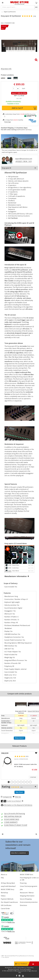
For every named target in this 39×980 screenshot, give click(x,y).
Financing (23, 883)
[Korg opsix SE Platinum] (3, 78)
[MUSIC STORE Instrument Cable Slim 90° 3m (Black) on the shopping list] (36, 753)
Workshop (4, 893)
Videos (3, 896)
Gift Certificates (6, 905)
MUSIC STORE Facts (26, 875)
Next (35, 44)
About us (4, 875)
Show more (19, 738)
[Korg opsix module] (9, 78)
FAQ (2, 878)
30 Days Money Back (8, 883)
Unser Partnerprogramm (28, 886)
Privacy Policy (30, 967)
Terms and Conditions (25, 969)
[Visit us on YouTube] (23, 976)
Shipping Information (27, 896)
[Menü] (13, 912)
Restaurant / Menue (27, 893)
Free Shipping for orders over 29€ (29, 879)
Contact (15, 967)
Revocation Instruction (13, 969)
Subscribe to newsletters (18, 853)
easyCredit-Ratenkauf (8, 886)
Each (23, 88)
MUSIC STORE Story (7, 889)
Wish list (18, 797)
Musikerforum (8, 967)
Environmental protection (29, 902)
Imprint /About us (21, 967)
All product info (6, 69)
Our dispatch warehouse (9, 902)
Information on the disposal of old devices (18, 805)
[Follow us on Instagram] (19, 976)
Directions (23, 905)
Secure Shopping (26, 899)
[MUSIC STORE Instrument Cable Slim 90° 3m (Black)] (7, 762)
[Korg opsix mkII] (15, 78)
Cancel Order (5, 909)
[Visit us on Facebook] (16, 976)
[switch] (12, 913)
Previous (3, 44)
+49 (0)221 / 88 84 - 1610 (23, 161)
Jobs (21, 889)
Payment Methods (7, 899)
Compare (33, 777)
